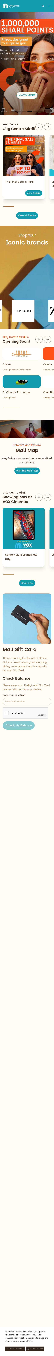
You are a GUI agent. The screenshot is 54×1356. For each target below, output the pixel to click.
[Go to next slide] (47, 126)
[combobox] (43, 6)
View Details (33, 193)
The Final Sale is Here (19, 182)
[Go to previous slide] (39, 126)
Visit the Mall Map (27, 470)
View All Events (27, 215)
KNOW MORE (27, 95)
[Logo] (11, 6)
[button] (35, 1349)
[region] (27, 63)
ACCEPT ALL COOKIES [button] (14, 1349)
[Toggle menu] (49, 5)
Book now (27, 583)
